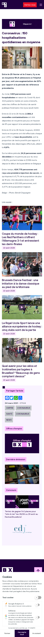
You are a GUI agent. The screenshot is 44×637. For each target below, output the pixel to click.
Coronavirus (23, 407)
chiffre (9, 407)
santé (9, 413)
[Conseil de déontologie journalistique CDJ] (22, 529)
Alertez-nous (29, 5)
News (9, 419)
